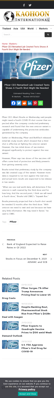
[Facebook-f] (24, 5)
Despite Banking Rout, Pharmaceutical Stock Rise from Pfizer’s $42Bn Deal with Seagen (26, 312)
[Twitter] (30, 5)
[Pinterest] (35, 103)
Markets (13, 44)
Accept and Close (27, 394)
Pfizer (13, 221)
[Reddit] (24, 103)
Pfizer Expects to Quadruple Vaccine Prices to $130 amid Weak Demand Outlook (27, 331)
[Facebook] (13, 103)
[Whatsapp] (40, 103)
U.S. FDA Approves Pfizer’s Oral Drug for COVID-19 (34, 348)
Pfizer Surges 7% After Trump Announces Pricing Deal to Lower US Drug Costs (26, 293)
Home (5, 44)
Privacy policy (27, 389)
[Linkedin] (29, 103)
